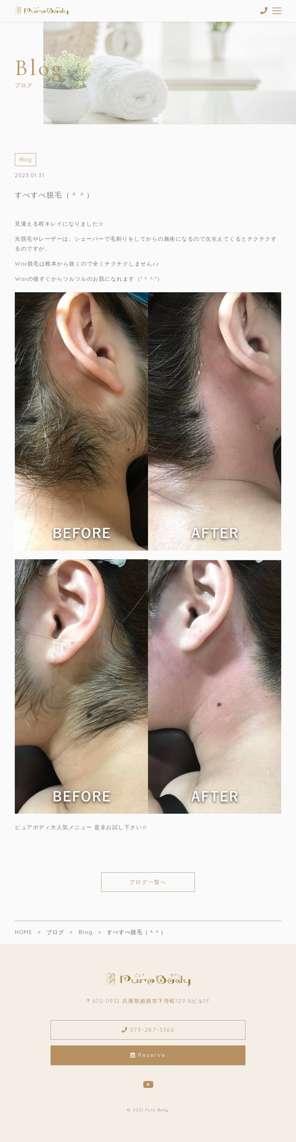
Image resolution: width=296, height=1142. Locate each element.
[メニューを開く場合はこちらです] (277, 11)
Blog (25, 159)
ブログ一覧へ (148, 882)
